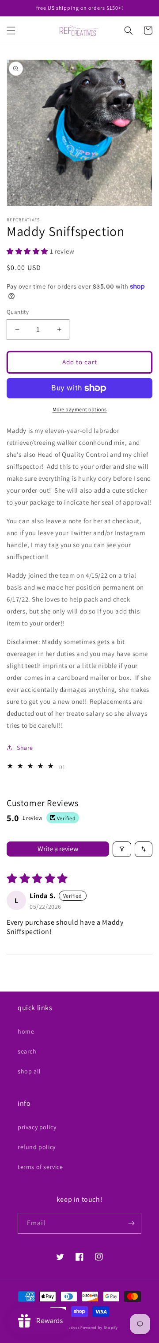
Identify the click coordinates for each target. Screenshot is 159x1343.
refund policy (37, 1147)
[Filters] (122, 849)
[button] (11, 30)
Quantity (18, 312)
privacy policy (37, 1127)
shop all (29, 1071)
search (27, 1051)
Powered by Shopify (99, 1327)
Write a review (58, 848)
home (26, 1031)
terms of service (40, 1167)
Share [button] (25, 748)
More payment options (80, 409)
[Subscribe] (131, 1223)
